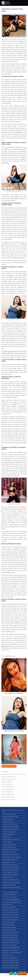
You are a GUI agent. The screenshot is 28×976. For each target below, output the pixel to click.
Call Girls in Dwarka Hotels (8, 819)
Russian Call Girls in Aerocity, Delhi (10, 937)
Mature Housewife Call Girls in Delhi (14, 731)
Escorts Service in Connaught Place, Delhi (11, 902)
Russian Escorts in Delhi (7, 955)
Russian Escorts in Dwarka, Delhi (9, 957)
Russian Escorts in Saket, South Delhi (10, 965)
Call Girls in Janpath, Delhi (7, 784)
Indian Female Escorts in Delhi (9, 929)
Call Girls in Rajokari (6, 836)
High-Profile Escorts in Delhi (8, 862)
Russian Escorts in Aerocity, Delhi (9, 945)
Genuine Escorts (5, 646)
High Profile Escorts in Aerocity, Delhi (10, 854)
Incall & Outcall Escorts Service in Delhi (10, 882)
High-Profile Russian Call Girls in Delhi (10, 867)
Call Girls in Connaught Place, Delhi (9, 779)
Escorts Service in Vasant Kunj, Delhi (10, 914)
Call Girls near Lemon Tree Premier (10, 849)
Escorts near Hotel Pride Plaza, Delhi (10, 879)
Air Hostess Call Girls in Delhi (8, 922)
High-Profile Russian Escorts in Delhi (10, 869)
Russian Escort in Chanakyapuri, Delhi (10, 942)
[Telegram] (15, 973)
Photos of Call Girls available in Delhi (10, 932)
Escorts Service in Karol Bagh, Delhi (10, 909)
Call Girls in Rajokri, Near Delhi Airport (10, 839)
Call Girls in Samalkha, (7, 841)
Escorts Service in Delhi (7, 904)
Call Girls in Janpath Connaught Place (10, 829)
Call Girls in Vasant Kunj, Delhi (8, 796)
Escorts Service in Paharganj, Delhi (9, 912)
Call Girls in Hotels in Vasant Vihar (9, 824)
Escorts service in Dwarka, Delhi (9, 907)
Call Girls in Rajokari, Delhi (7, 791)
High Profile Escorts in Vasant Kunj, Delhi (11, 857)
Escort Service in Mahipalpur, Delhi (10, 892)
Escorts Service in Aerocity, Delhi (9, 897)
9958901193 (22, 973)
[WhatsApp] (11, 973)
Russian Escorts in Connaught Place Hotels (11, 952)
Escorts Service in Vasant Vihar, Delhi (10, 917)
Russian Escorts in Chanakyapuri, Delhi (10, 947)
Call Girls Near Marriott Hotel (8, 852)
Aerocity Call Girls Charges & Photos (10, 919)
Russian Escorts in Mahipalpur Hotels (10, 962)
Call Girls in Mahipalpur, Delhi (7, 786)
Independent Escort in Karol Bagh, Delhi (11, 887)
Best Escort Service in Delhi (8, 924)
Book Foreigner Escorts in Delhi (9, 927)
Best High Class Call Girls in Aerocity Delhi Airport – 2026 (13, 774)
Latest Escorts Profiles (9, 766)
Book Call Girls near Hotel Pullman (14, 693)
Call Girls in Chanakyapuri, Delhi (8, 776)
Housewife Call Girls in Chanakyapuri (10, 874)
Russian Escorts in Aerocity (10, 351)
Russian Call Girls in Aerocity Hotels (10, 935)
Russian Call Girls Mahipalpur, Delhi (10, 940)
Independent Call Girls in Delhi (9, 884)
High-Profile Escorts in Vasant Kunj (10, 864)
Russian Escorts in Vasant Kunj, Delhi (10, 967)
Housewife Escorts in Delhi (8, 877)
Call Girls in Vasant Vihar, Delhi (8, 799)
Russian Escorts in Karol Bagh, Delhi (10, 960)
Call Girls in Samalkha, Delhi (7, 794)
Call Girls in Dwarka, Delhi (7, 781)
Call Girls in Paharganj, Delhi (7, 789)
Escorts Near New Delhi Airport (9, 894)
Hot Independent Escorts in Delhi (9, 872)
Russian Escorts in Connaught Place (10, 950)
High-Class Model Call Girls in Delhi (10, 859)
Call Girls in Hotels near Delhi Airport (10, 826)
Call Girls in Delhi (5, 771)
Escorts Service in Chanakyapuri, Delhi (10, 899)
